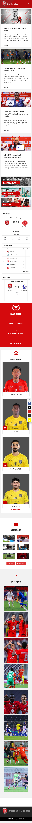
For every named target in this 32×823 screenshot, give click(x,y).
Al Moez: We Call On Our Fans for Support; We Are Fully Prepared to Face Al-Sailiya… (16, 113)
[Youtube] (29, 411)
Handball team (9, 182)
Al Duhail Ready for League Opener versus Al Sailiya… (14, 69)
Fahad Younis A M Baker (16, 469)
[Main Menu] (28, 4)
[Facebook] (29, 403)
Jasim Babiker (16, 432)
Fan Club (7, 204)
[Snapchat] (29, 420)
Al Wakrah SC (13, 264)
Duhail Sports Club (12, 4)
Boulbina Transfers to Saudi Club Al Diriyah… (15, 29)
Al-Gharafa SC (13, 255)
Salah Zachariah (16, 506)
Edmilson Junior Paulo (16, 394)
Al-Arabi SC (25, 227)
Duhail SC (7, 227)
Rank (4, 248)
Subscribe (21, 563)
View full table (26, 271)
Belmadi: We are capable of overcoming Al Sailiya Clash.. (13, 156)
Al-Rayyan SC (13, 258)
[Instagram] (29, 415)
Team (8, 248)
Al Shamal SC (13, 261)
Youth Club (8, 193)
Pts (28, 248)
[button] (16, 509)
